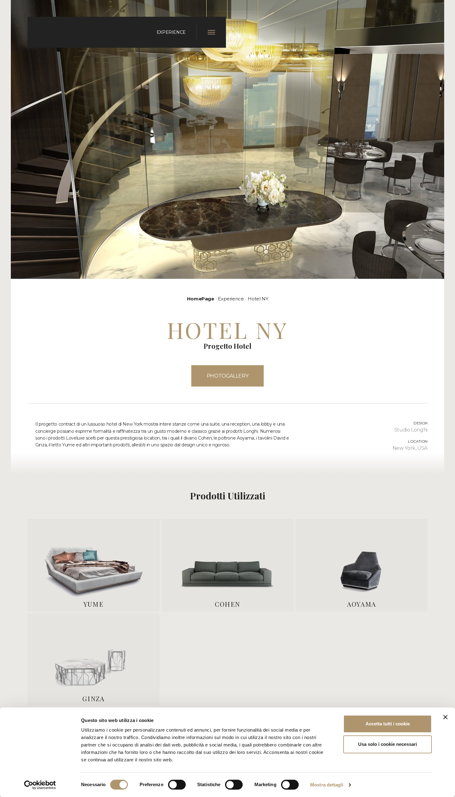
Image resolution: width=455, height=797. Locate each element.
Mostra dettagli (326, 784)
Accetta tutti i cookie (388, 723)
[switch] (177, 785)
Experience (231, 299)
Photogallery (228, 376)
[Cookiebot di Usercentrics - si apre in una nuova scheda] (40, 785)
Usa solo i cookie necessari (387, 744)
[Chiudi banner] (445, 717)
